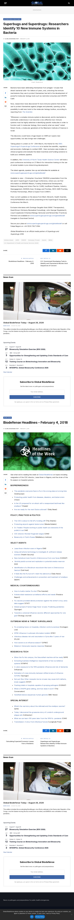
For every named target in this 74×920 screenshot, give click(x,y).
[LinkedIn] (5, 97)
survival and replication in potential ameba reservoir (39, 561)
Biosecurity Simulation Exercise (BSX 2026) (27, 349)
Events (44, 240)
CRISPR (23, 240)
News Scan (6, 325)
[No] (72, 914)
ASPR (17, 240)
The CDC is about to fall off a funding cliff (29, 521)
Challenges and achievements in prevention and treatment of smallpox (41, 577)
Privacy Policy (48, 402)
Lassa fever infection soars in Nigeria (28, 548)
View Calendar (7, 372)
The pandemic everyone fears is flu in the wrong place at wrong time (40, 491)
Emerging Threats (34, 240)
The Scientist (27, 112)
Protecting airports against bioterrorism (29, 524)
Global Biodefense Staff (12, 38)
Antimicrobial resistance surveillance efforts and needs (34, 595)
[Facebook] (5, 93)
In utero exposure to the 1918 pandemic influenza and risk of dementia (41, 667)
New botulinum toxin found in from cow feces (37, 558)
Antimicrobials (8, 240)
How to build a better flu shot (25, 591)
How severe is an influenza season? (27, 643)
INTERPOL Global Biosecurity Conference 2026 (28, 367)
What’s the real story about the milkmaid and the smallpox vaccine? (39, 706)
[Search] (69, 3)
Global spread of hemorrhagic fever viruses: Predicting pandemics (39, 607)
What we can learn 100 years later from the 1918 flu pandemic (38, 718)
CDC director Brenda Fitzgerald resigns (29, 534)
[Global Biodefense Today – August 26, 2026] (37, 301)
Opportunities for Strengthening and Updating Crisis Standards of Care (38, 355)
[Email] (5, 106)
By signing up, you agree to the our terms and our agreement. (37, 402)
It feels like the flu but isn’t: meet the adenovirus (32, 574)
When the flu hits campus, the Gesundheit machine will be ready (38, 657)
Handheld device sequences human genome (31, 695)
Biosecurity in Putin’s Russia (24, 537)
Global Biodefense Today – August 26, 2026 (23, 323)
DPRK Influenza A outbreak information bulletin (32, 633)
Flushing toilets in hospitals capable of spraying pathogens (36, 685)
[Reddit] (5, 102)
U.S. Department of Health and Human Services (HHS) (21, 243)
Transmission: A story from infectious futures (31, 722)
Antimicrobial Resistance (12, 19)
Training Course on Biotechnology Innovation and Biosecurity (35, 361)
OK (32, 917)
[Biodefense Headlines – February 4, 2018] (37, 451)
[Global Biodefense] (37, 3)
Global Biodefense (46, 475)
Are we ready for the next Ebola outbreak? (30, 509)
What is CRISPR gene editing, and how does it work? (34, 689)
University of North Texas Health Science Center (40, 160)
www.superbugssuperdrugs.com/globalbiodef (28, 173)
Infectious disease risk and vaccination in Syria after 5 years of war (39, 636)
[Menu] (5, 3)
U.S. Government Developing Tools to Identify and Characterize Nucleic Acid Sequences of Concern (54, 263)
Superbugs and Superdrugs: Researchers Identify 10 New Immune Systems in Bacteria (53, 743)
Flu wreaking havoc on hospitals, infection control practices (36, 627)
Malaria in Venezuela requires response (29, 646)
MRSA (50, 240)
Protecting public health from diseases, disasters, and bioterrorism (39, 497)
